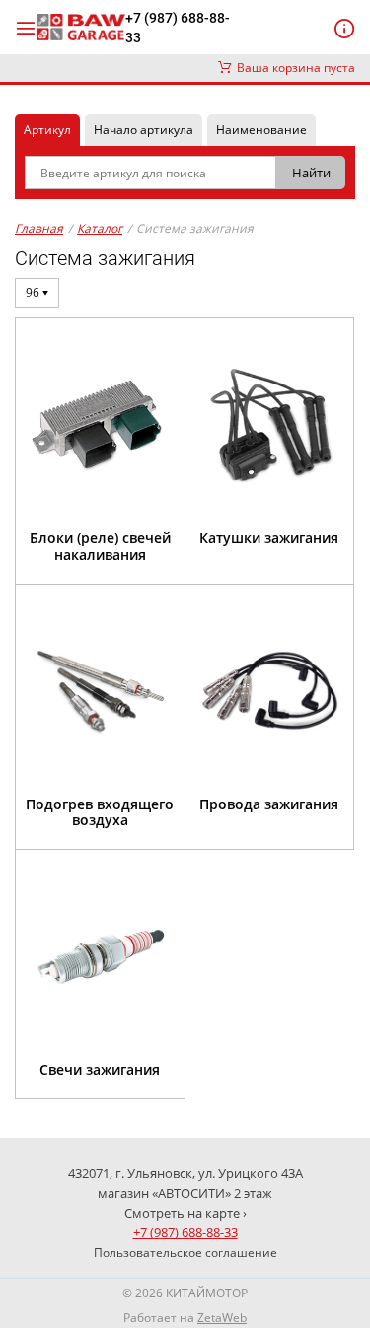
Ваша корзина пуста (293, 67)
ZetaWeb (222, 1317)
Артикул (47, 129)
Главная (39, 228)
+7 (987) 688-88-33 (177, 27)
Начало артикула (143, 129)
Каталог (99, 228)
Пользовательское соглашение (185, 1252)
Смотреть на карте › (185, 1213)
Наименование (261, 129)
